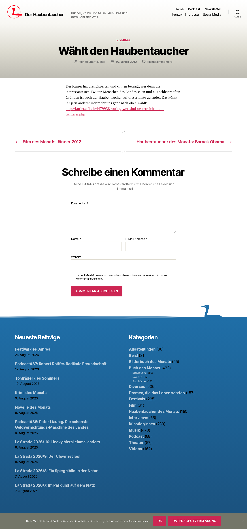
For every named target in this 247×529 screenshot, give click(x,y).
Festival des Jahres (32, 349)
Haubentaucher (95, 62)
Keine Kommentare (160, 62)
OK (159, 521)
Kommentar (79, 203)
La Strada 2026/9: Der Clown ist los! (47, 456)
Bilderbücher (140, 372)
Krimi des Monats (31, 392)
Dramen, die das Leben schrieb (157, 393)
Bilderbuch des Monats (150, 361)
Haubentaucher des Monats (154, 411)
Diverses (123, 39)
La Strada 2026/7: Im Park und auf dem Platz (55, 485)
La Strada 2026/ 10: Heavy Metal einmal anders (57, 442)
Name (76, 239)
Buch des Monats (144, 368)
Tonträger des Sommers (37, 378)
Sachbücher (139, 381)
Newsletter (213, 9)
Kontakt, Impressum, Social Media (196, 14)
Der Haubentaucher (44, 14)
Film (133, 405)
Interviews (138, 418)
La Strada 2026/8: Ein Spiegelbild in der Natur (56, 471)
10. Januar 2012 (126, 62)
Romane (137, 377)
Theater (136, 442)
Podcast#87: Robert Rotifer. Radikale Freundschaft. (61, 364)
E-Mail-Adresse (136, 239)
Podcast (194, 9)
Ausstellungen (142, 349)
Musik (134, 430)
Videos (135, 449)
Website (76, 257)
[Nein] (242, 521)
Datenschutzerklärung (194, 521)
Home (179, 9)
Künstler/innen (142, 424)
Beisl (133, 355)
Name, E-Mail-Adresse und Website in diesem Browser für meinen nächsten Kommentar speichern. (121, 277)
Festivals (137, 399)
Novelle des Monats (33, 407)
